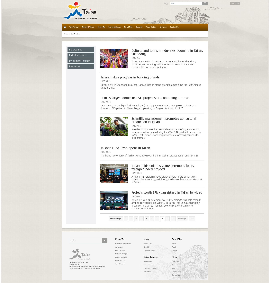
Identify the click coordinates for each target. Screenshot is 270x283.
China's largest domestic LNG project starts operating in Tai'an (145, 98)
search (205, 3)
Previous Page (115, 219)
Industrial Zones (77, 55)
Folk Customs (120, 250)
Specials (139, 27)
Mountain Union (120, 260)
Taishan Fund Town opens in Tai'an (125, 148)
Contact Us (174, 27)
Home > (67, 34)
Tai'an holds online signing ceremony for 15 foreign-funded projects (162, 167)
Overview (163, 27)
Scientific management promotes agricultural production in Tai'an (163, 120)
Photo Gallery (151, 27)
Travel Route (119, 264)
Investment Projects (79, 60)
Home (65, 27)
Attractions (119, 247)
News (146, 239)
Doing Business (114, 27)
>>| (192, 219)
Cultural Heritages (121, 254)
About (174, 257)
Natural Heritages (121, 257)
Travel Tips (128, 27)
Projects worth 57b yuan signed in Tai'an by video (166, 192)
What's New (73, 27)
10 (173, 219)
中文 (166, 3)
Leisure (174, 250)
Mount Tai (101, 27)
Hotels (174, 243)
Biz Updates (75, 49)
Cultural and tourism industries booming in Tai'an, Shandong (167, 52)
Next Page (182, 219)
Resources (74, 66)
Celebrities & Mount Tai (123, 243)
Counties (175, 265)
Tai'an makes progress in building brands (130, 77)
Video (174, 268)
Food (174, 247)
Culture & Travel (88, 27)
